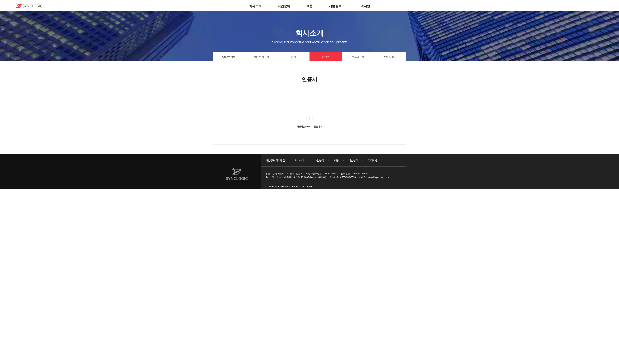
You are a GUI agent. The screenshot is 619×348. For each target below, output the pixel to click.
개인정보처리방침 (275, 160)
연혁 (293, 56)
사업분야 (284, 6)
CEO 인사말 (229, 56)
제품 (309, 6)
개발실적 (335, 6)
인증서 (325, 56)
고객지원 (364, 6)
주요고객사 (358, 56)
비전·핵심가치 (261, 56)
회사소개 (255, 6)
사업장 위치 (390, 56)
